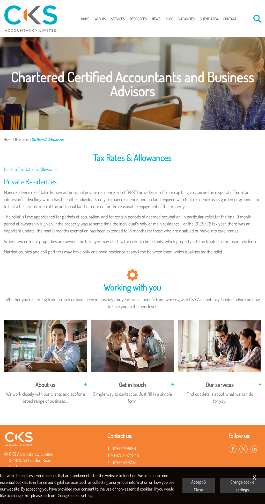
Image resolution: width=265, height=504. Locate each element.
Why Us (100, 18)
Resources (138, 18)
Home (85, 18)
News (156, 18)
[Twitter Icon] (243, 449)
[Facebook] (233, 449)
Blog (169, 18)
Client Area (209, 18)
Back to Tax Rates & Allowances (31, 169)
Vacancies (187, 18)
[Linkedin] (254, 449)
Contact (230, 18)
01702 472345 (126, 455)
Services (118, 18)
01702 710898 (124, 448)
